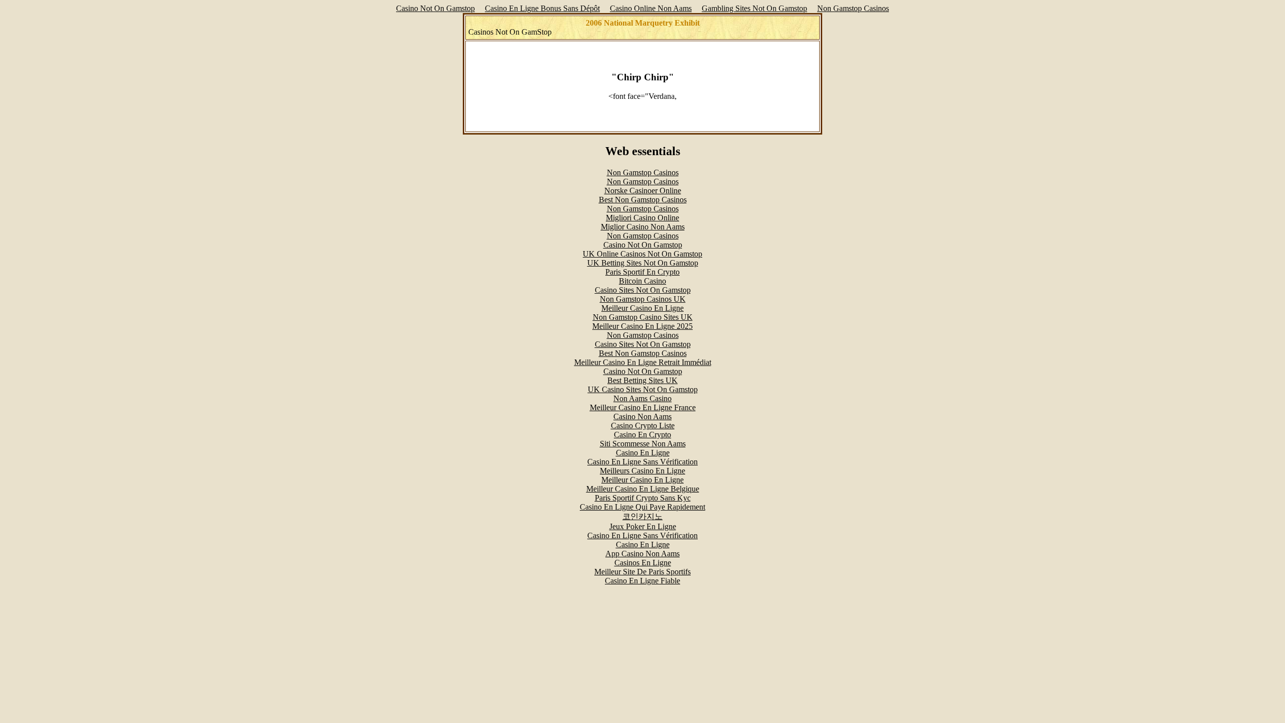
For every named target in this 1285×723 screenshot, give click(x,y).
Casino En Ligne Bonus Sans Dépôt (542, 8)
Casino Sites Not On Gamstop (643, 290)
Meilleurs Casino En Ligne (642, 470)
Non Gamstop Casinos (853, 8)
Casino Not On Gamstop (435, 8)
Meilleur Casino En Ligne (642, 308)
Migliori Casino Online (642, 217)
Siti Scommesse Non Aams (643, 443)
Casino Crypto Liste (643, 425)
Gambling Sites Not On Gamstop (754, 8)
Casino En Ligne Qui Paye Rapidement (642, 507)
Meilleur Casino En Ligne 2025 (642, 326)
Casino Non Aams (642, 416)
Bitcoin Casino (642, 281)
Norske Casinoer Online (642, 190)
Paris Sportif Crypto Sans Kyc (643, 498)
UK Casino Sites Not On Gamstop (643, 389)
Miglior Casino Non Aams (643, 226)
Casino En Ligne (643, 452)
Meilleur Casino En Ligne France (643, 407)
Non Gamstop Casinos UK (643, 299)
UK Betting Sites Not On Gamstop (642, 263)
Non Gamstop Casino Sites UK (643, 317)
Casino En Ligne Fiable (642, 580)
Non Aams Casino (642, 398)
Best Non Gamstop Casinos (643, 199)
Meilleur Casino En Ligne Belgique (642, 489)
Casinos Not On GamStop (510, 32)
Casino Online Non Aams (651, 8)
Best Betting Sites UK (642, 380)
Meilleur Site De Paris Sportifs (642, 571)
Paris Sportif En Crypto (642, 272)
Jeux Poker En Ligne (642, 526)
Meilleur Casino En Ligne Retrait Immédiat (642, 362)
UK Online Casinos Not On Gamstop (642, 254)
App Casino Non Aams (642, 553)
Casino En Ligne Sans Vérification (642, 461)
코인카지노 (642, 516)
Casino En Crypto (642, 434)
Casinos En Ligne (642, 562)
